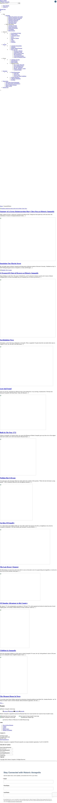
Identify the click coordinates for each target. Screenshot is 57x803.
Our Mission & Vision (16, 33)
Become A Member (18, 50)
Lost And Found (5, 389)
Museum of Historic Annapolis (15, 18)
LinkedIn (22, 711)
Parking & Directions (13, 28)
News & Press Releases (8, 725)
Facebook (5, 711)
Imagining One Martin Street (10, 263)
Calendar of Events (12, 25)
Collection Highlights (16, 78)
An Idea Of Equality (7, 523)
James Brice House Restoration (12, 82)
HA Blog (13, 79)
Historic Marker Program (16, 48)
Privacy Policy (6, 729)
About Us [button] (5, 32)
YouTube (17, 711)
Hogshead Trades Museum (14, 19)
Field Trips (16, 73)
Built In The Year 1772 (8, 432)
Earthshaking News (7, 340)
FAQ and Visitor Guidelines (20, 76)
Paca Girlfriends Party (19, 66)
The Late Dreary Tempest (9, 567)
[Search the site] (0, 10)
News (12, 37)
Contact (4, 726)
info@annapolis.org (4, 739)
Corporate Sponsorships (16, 45)
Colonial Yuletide (17, 69)
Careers (12, 40)
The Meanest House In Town (10, 696)
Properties (8, 15)
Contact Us (5, 7)
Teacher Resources (15, 77)
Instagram (11, 711)
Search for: (2, 3)
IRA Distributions (18, 54)
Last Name (5, 753)
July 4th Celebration (18, 67)
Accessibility (11, 29)
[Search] (19, 3)
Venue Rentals (6, 5)
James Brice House (12, 21)
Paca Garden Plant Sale (19, 64)
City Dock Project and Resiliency (13, 83)
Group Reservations (12, 26)
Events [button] (4, 58)
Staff (12, 39)
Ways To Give (14, 49)
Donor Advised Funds (19, 53)
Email (5, 778)
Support (4, 44)
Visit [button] (4, 14)
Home (1, 206)
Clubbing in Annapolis (8, 650)
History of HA (14, 34)
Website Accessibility (7, 730)
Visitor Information (10, 24)
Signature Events (15, 63)
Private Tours (17, 74)
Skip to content (3, 0)
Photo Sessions (11, 30)
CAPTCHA (2, 755)
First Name (5, 750)
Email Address (5, 747)
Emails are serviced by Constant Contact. (15, 801)
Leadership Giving (18, 52)
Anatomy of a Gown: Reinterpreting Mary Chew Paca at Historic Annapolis (27, 211)
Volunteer (13, 47)
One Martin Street (12, 23)
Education (5, 71)
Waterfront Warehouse (13, 20)
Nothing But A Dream (8, 478)
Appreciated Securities (19, 56)
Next (2, 703)
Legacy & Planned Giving (19, 57)
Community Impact (15, 35)
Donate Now (3, 9)
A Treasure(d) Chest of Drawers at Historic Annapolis (19, 273)
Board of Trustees (15, 38)
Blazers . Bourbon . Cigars (20, 68)
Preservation (5, 81)
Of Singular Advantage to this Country (14, 603)
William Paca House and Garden (15, 16)
